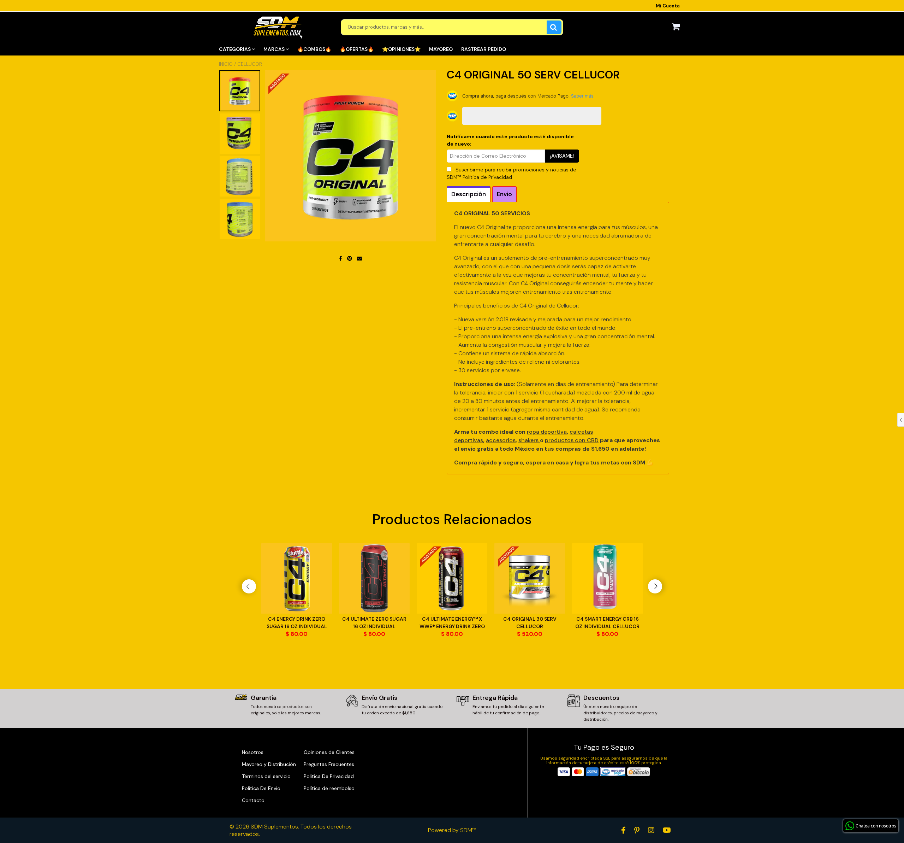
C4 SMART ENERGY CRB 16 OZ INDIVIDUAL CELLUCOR (607, 623)
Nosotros (252, 752)
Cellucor (249, 64)
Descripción (468, 194)
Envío (504, 194)
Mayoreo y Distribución (269, 764)
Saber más (582, 95)
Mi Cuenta (668, 6)
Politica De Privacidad (329, 776)
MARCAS (274, 49)
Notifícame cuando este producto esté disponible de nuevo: (510, 140)
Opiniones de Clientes (329, 752)
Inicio (226, 64)
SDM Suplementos (274, 826)
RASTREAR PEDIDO (483, 49)
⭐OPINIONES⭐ (401, 49)
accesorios (501, 440)
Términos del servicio (266, 776)
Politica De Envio (261, 788)
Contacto (253, 800)
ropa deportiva (547, 431)
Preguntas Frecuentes (329, 764)
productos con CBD (572, 440)
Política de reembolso (329, 788)
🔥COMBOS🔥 (314, 49)
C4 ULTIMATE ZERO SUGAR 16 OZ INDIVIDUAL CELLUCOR (374, 623)
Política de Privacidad (487, 177)
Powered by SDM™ (452, 830)
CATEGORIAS (235, 49)
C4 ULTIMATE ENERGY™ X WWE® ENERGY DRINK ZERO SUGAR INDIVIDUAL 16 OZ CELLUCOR (452, 623)
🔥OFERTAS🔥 (357, 49)
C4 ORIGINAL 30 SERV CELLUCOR (530, 623)
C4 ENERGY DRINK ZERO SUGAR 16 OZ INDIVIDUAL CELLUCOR (297, 623)
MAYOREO (441, 49)
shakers (529, 440)
